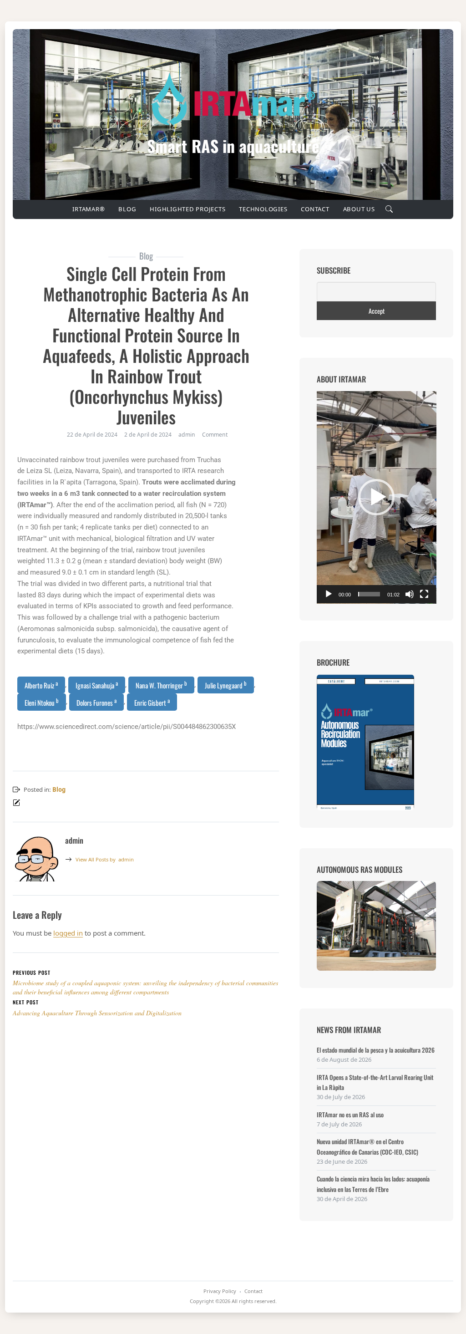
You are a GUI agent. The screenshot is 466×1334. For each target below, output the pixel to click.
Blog (127, 209)
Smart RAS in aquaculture (233, 146)
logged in (68, 932)
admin (105, 859)
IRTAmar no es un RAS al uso (350, 1114)
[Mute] (409, 594)
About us (359, 209)
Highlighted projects (187, 209)
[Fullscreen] (424, 594)
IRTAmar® (88, 209)
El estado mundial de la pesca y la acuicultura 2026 (376, 1049)
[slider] (369, 594)
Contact (315, 209)
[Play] (328, 594)
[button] (376, 497)
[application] (376, 497)
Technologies (263, 209)
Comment (215, 434)
